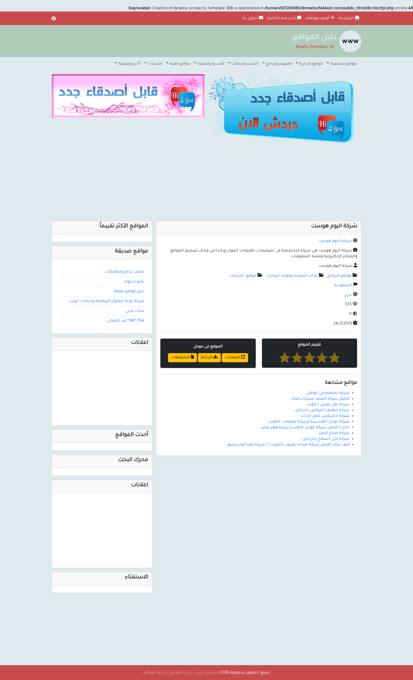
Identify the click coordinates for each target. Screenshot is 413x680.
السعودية (343, 285)
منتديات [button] (155, 64)
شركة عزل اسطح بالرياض (326, 439)
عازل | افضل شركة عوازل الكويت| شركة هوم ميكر (306, 427)
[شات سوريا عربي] (128, 96)
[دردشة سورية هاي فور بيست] (284, 110)
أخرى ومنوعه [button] (129, 64)
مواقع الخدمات (242, 276)
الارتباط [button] (207, 358)
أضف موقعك (318, 18)
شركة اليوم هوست (335, 241)
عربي (348, 295)
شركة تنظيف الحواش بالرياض (322, 410)
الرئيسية (346, 18)
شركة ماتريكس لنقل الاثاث (325, 416)
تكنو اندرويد (134, 281)
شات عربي (134, 311)
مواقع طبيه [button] (179, 64)
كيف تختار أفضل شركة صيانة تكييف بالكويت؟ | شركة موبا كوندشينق (288, 445)
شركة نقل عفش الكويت (328, 404)
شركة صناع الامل (334, 433)
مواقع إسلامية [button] (343, 64)
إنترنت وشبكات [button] (245, 64)
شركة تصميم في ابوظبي (328, 393)
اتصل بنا (251, 18)
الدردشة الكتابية (282, 18)
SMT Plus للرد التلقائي (125, 321)
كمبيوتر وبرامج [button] (279, 64)
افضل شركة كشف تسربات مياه (321, 399)
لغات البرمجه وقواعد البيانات (292, 276)
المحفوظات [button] (181, 358)
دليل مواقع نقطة (129, 291)
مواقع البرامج (339, 276)
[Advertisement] (218, 182)
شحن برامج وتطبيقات (124, 272)
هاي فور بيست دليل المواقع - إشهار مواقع (181, 673)
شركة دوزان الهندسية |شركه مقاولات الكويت (309, 422)
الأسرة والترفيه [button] (210, 64)
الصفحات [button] (233, 358)
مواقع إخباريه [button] (311, 64)
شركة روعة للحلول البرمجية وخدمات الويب (106, 301)
